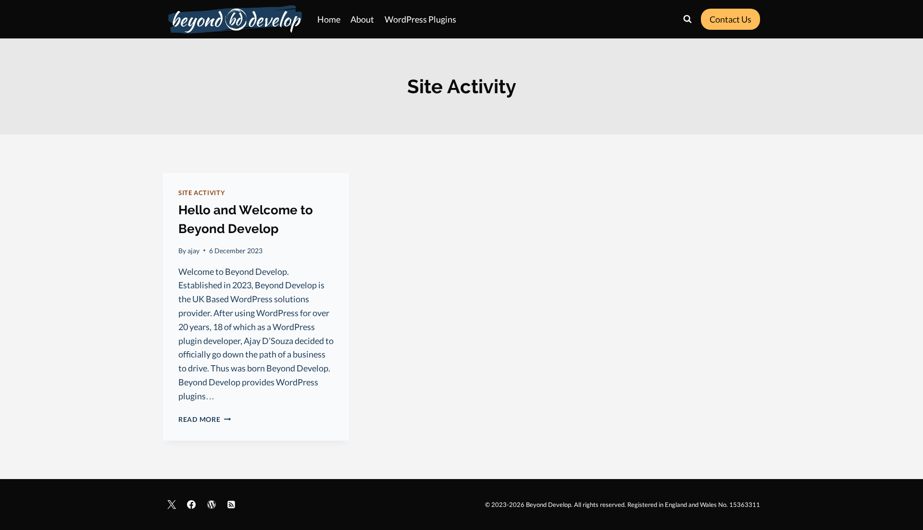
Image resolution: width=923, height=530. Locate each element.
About (362, 19)
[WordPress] (211, 504)
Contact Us (730, 19)
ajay (193, 251)
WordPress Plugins (420, 19)
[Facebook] (191, 504)
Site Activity (201, 193)
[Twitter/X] (171, 504)
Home (328, 19)
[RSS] (231, 504)
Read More (204, 419)
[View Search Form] (687, 19)
